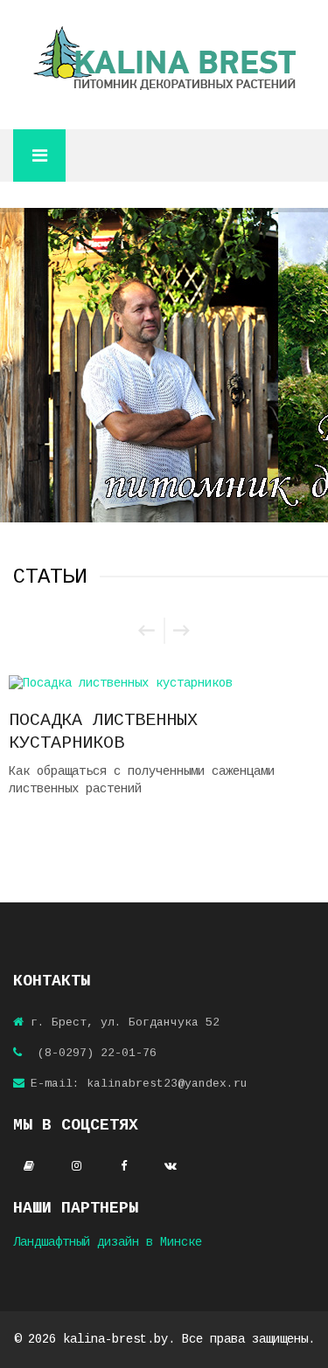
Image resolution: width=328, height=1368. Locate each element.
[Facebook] (123, 1166)
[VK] (170, 1166)
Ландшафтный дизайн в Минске (107, 1242)
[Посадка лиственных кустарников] (164, 683)
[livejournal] (29, 1166)
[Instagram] (76, 1166)
